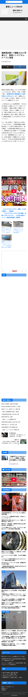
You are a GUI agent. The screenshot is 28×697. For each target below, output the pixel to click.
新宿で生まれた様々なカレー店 (10, 676)
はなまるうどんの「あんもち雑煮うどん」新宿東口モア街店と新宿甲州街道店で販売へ (14, 607)
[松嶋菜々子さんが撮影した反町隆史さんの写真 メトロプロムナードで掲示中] (7, 224)
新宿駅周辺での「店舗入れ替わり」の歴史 (12, 677)
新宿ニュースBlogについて (8, 686)
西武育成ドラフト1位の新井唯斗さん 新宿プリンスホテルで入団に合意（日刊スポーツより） (14, 633)
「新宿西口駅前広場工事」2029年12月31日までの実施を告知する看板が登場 (14, 566)
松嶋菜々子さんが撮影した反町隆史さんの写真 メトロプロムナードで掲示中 (6, 230)
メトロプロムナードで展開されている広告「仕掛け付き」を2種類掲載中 (18, 230)
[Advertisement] (14, 35)
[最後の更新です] (5, 12)
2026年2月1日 (18, 12)
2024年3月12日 (7, 61)
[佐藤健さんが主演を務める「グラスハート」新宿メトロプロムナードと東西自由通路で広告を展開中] (7, 237)
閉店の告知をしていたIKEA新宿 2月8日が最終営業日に (14, 591)
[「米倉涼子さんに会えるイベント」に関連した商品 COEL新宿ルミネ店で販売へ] (5, 458)
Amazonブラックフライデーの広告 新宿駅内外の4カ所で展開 (14, 563)
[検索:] (14, 1)
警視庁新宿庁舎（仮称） (8, 417)
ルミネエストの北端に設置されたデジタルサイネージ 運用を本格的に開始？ (14, 559)
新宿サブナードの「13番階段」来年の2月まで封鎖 (14, 630)
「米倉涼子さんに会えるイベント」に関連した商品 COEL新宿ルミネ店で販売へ (17, 459)
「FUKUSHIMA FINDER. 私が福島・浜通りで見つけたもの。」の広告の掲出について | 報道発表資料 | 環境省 (14, 215)
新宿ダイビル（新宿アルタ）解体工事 (11, 409)
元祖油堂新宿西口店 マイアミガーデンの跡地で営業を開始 (14, 513)
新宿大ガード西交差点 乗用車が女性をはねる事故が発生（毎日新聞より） (14, 524)
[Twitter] (8, 67)
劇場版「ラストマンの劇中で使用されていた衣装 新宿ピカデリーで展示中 (14, 603)
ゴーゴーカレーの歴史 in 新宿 (9, 674)
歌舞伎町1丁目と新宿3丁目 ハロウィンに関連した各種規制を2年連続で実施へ (14, 644)
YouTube (6, 652)
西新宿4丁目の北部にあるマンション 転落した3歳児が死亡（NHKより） (14, 520)
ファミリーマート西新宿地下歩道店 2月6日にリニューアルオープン (14, 517)
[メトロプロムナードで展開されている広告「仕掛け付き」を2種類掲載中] (18, 224)
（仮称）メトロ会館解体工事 (9, 419)
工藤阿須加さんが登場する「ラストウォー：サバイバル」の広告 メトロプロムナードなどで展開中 (14, 595)
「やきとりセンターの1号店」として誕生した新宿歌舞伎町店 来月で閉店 (14, 641)
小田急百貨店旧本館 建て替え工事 (10, 414)
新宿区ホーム (5, 688)
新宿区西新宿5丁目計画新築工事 (9, 427)
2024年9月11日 (14, 464)
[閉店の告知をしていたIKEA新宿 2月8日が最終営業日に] (14, 579)
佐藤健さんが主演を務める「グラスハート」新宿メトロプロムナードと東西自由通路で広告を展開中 (6, 244)
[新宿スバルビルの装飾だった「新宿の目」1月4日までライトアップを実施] (14, 541)
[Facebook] (20, 67)
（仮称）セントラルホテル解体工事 (10, 429)
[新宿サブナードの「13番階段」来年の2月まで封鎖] (14, 620)
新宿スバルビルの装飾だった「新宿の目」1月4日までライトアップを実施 (14, 552)
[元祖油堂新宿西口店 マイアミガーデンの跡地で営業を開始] (14, 502)
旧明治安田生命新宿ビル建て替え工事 (11, 422)
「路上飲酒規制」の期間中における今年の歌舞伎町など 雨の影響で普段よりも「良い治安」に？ (14, 637)
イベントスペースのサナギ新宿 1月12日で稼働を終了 (14, 556)
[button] (26, 19)
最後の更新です (18, 10)
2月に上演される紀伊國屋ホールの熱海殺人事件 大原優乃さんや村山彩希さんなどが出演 (14, 599)
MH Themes (14, 695)
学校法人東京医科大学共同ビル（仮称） (11, 406)
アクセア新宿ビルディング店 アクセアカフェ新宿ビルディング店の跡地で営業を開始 (14, 528)
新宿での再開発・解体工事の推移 (10, 404)
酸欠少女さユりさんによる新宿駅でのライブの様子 (13, 656)
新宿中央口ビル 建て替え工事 (9, 424)
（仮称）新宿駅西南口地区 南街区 (10, 411)
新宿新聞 (4, 690)
